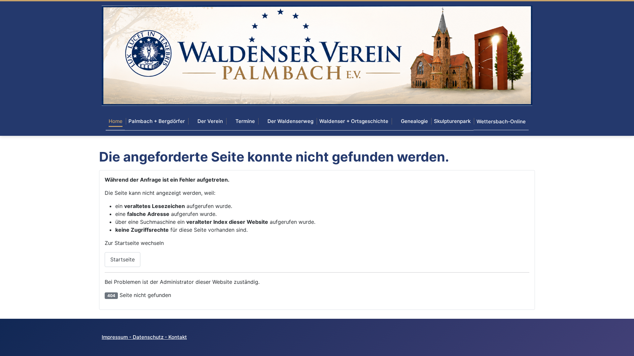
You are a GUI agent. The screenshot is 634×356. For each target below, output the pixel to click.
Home (116, 121)
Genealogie (414, 121)
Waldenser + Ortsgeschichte (353, 121)
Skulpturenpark (452, 121)
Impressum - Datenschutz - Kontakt (144, 337)
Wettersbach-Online (501, 121)
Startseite (122, 259)
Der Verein (210, 121)
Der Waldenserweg (290, 121)
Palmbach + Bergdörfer (156, 121)
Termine (245, 121)
